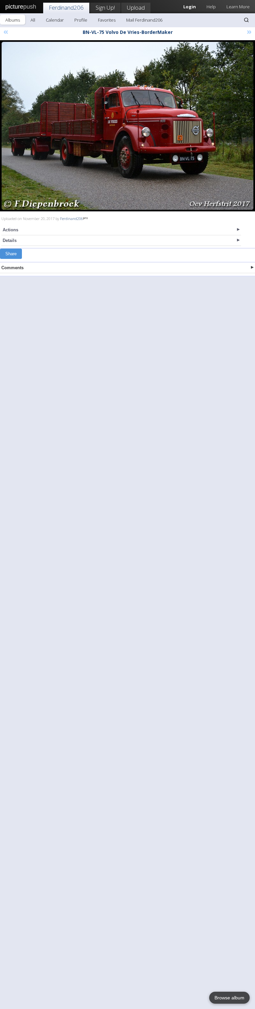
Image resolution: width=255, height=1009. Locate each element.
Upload (136, 7)
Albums (12, 20)
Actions (10, 229)
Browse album (229, 997)
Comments (12, 267)
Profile (80, 20)
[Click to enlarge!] (127, 125)
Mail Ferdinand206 (144, 20)
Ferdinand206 (66, 7)
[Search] (246, 20)
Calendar (55, 20)
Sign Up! (105, 7)
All (33, 20)
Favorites (107, 20)
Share (11, 253)
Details (10, 240)
